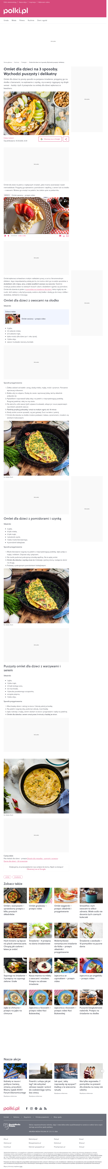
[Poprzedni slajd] (4, 1071)
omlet (7, 877)
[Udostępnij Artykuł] (66, 139)
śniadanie (17, 877)
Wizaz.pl (82, 1143)
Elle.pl (6, 1139)
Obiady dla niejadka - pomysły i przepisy (42, 858)
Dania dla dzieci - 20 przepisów (15, 861)
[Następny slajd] (102, 1071)
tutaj (21, 1166)
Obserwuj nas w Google (51, 139)
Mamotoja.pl (33, 1139)
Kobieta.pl (57, 1143)
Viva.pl (81, 1139)
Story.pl (81, 1147)
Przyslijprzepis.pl (59, 1147)
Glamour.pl (7, 1143)
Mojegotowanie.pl (35, 1143)
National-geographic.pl (36, 1147)
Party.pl (56, 1139)
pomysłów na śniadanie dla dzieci (39, 289)
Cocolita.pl (7, 1147)
